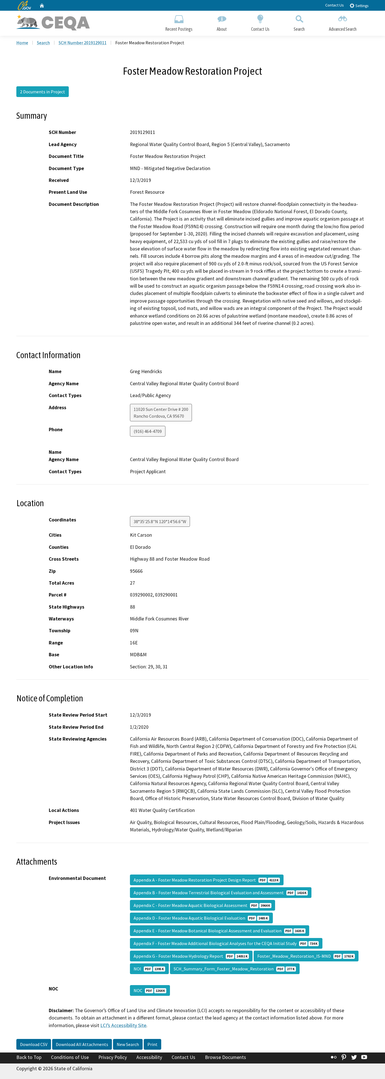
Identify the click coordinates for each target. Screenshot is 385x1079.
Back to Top (28, 1057)
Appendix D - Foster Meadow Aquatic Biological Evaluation (201, 918)
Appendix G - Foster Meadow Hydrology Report (190, 956)
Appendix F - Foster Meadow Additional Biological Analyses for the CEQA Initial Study (225, 943)
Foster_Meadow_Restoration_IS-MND (305, 956)
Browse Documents (225, 1057)
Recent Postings (179, 29)
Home (22, 42)
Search (299, 29)
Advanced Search (343, 29)
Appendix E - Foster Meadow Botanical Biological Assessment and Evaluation (219, 930)
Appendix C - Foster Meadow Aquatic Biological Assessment (202, 905)
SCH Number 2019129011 (83, 42)
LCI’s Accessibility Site (123, 1025)
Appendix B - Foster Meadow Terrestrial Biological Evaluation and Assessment (220, 892)
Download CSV (33, 1044)
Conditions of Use (70, 1057)
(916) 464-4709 (148, 431)
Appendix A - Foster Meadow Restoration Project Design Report (206, 880)
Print (152, 1044)
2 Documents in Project (42, 91)
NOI (149, 969)
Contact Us (334, 5)
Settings (361, 5)
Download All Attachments (82, 1044)
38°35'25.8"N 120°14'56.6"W (160, 521)
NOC (149, 990)
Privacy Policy (112, 1057)
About (222, 29)
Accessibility (149, 1057)
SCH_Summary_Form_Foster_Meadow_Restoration (234, 969)
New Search (128, 1044)
